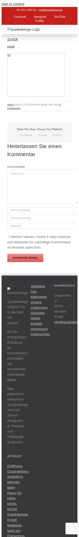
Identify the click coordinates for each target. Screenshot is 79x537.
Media (35, 318)
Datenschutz (39, 334)
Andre (10, 104)
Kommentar (16, 167)
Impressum (39, 329)
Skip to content (13, 4)
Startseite (38, 286)
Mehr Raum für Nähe (14, 493)
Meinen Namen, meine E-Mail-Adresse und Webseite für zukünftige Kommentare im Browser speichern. (39, 242)
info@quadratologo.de (51, 10)
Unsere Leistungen (39, 305)
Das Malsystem (39, 294)
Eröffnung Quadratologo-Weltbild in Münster (16, 474)
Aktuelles (38, 313)
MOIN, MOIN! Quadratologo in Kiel (16, 512)
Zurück (12, 39)
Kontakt (36, 324)
